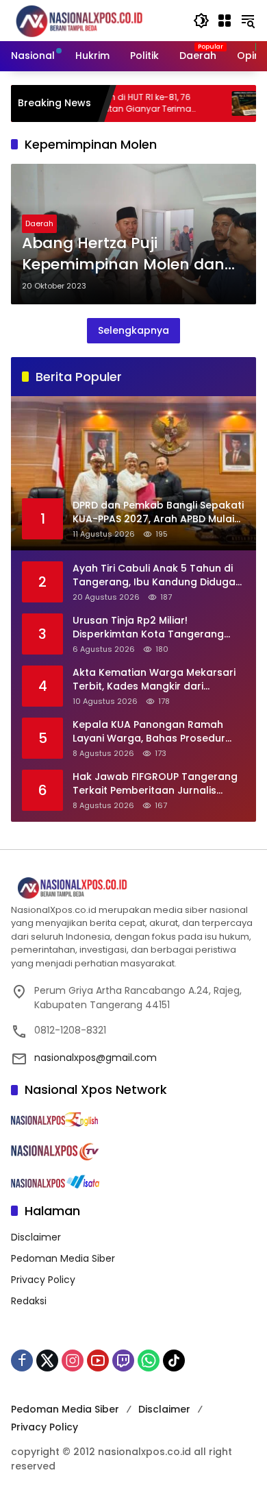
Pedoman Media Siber (63, 1258)
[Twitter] (47, 1360)
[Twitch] (123, 1360)
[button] (201, 20)
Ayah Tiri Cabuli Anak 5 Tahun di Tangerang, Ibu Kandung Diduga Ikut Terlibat (154, 575)
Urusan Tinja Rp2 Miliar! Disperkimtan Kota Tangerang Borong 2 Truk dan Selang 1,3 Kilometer (148, 627)
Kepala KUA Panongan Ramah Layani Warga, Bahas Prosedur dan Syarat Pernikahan (149, 731)
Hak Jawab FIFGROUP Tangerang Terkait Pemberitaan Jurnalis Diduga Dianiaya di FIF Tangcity (155, 783)
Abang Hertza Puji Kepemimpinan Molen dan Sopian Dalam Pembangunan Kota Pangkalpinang (123, 254)
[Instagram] (73, 1360)
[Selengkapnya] (133, 888)
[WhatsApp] (149, 1360)
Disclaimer (36, 1237)
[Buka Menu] (224, 20)
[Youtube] (98, 1360)
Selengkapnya (133, 330)
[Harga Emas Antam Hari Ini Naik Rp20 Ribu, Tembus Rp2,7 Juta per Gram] (216, 103)
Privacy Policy (43, 1279)
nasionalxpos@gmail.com (95, 1057)
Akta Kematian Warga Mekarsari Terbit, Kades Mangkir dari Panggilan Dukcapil (154, 679)
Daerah (39, 223)
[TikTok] (174, 1360)
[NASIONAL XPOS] (95, 20)
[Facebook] (22, 1360)
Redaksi (29, 1301)
